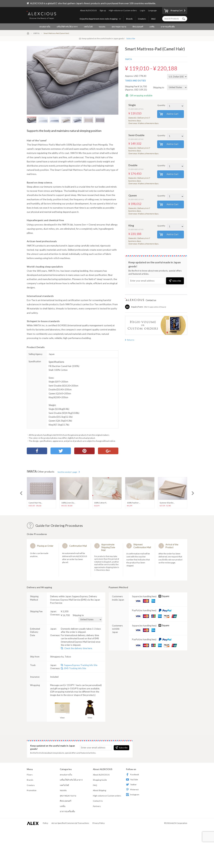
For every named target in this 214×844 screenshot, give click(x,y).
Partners (97, 806)
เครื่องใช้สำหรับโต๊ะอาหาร (67, 27)
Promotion (31, 790)
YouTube (134, 779)
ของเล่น (102, 27)
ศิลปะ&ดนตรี (138, 27)
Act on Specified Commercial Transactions (70, 823)
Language (152, 10)
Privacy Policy (98, 823)
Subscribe (130, 38)
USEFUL (36, 33)
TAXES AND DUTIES (135, 80)
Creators (142, 19)
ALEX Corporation (179, 823)
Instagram (134, 794)
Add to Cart (172, 113)
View (62, 717)
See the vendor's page (67, 472)
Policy (45, 823)
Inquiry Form (137, 307)
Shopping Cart (176, 10)
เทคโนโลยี (88, 27)
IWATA (128, 59)
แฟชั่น (151, 27)
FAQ (95, 785)
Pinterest (134, 789)
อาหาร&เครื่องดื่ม (168, 27)
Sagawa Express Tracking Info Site (80, 665)
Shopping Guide (100, 780)
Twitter (133, 784)
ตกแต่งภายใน (44, 27)
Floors (30, 774)
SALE (153, 19)
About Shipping (99, 790)
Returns (130, 340)
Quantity (161, 105)
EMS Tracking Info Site (75, 668)
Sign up (103, 10)
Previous (21, 493)
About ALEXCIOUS (88, 10)
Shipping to (159, 87)
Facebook (134, 774)
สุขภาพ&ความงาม (119, 27)
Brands (129, 19)
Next (193, 493)
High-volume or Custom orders (123, 10)
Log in (142, 10)
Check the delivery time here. (78, 648)
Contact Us (98, 801)
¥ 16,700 (72, 615)
